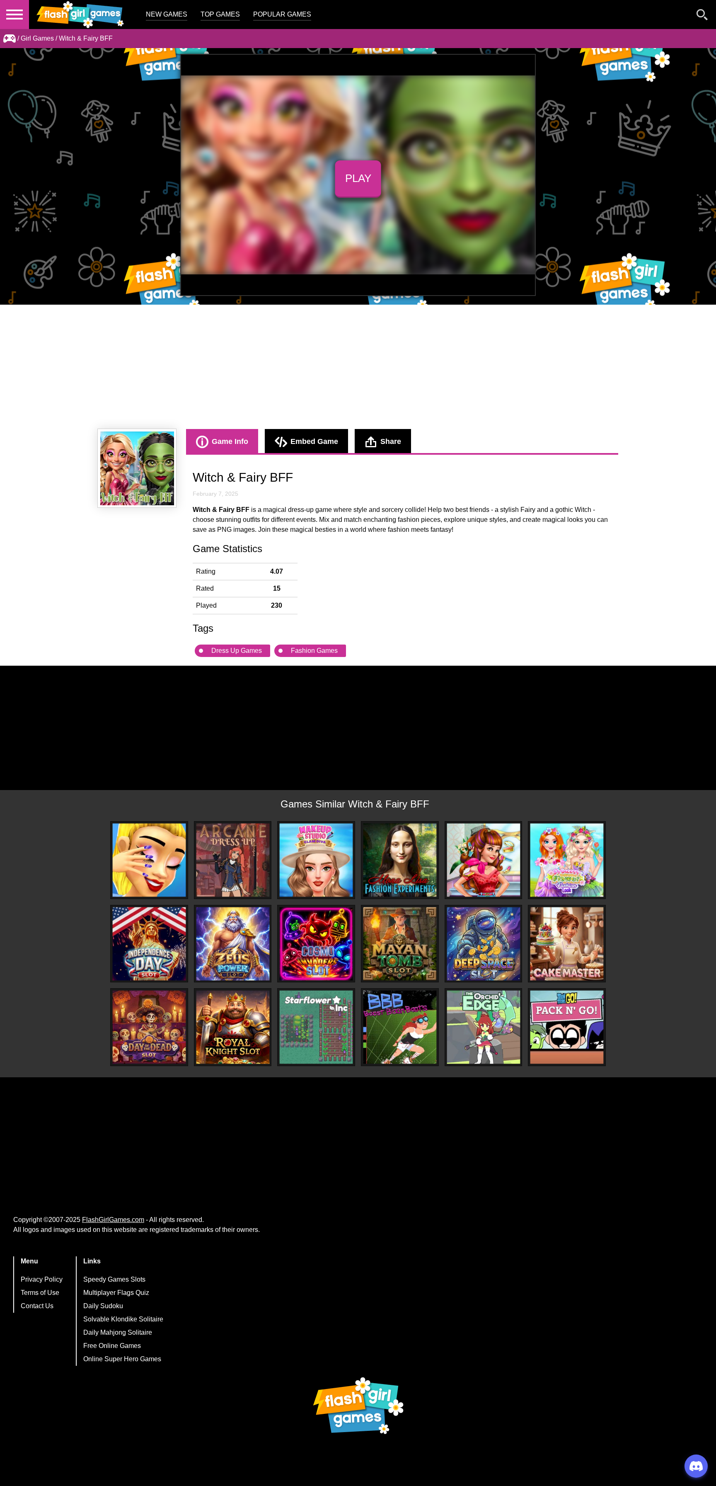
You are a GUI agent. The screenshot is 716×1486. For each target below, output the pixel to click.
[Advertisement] (358, 367)
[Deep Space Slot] (483, 943)
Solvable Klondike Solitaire (123, 1319)
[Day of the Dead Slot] (149, 1027)
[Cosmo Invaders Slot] (316, 943)
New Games (166, 14)
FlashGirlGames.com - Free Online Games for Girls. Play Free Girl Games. (81, 14)
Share (390, 441)
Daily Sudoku (103, 1305)
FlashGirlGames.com (113, 1219)
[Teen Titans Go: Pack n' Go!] (566, 1027)
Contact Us (37, 1305)
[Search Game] (702, 16)
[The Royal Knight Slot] (232, 1027)
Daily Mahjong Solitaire (117, 1332)
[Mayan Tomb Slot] (399, 943)
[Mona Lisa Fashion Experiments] (399, 860)
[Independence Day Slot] (149, 943)
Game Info (230, 441)
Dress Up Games (236, 650)
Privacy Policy (42, 1279)
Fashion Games (314, 650)
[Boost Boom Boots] (399, 1027)
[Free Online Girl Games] (9, 38)
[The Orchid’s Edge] (483, 1027)
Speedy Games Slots (114, 1279)
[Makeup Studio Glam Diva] (316, 860)
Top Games (220, 14)
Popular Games (282, 14)
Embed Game (314, 441)
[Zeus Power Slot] (232, 943)
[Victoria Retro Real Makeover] (483, 860)
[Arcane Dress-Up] (232, 860)
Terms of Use (40, 1292)
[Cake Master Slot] (566, 943)
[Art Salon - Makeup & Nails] (149, 860)
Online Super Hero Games (122, 1358)
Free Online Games (112, 1345)
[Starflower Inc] (316, 1027)
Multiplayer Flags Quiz (116, 1292)
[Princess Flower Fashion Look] (566, 860)
